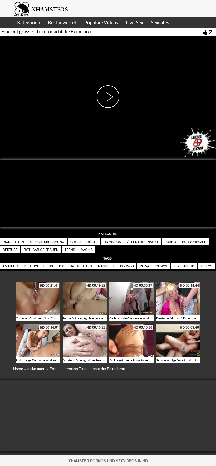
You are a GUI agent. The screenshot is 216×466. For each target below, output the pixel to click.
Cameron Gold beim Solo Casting (38, 318)
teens (70, 249)
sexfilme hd (183, 266)
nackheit (106, 266)
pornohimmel (194, 241)
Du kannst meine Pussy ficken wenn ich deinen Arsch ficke (148, 360)
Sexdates (160, 22)
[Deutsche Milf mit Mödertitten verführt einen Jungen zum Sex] (178, 298)
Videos (206, 266)
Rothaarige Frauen (41, 249)
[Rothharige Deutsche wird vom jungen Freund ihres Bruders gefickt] (38, 340)
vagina (87, 249)
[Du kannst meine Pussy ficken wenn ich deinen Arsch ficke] (131, 340)
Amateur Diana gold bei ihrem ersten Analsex (93, 360)
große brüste (83, 241)
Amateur (10, 266)
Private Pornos (153, 266)
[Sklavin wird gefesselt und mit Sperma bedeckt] (178, 340)
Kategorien (28, 22)
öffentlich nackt (142, 241)
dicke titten (13, 241)
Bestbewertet (62, 22)
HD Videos (112, 241)
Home (18, 368)
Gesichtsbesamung (47, 241)
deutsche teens (38, 266)
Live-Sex (134, 22)
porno (170, 241)
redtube (10, 249)
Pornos (127, 266)
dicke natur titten (75, 266)
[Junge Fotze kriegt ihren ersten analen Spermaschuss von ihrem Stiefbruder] (85, 298)
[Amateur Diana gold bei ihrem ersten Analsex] (85, 340)
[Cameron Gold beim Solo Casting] (38, 298)
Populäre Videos (101, 22)
